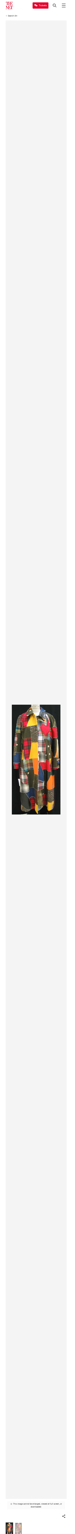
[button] (64, 1516)
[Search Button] (55, 5)
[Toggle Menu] (64, 5)
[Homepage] (9, 5)
